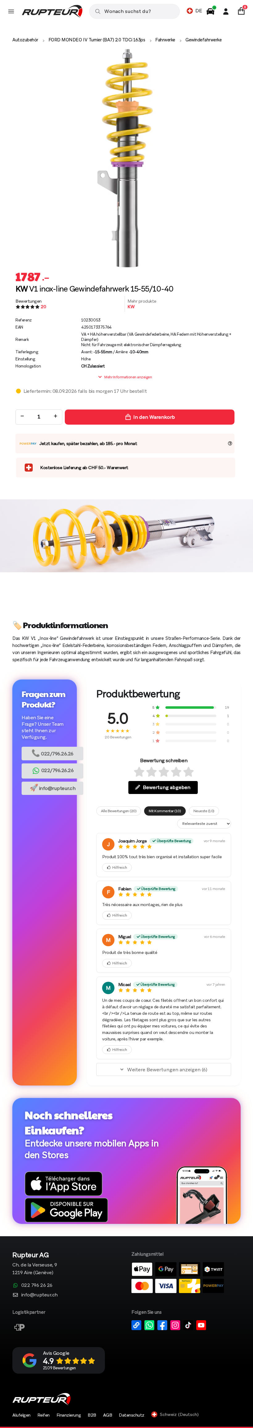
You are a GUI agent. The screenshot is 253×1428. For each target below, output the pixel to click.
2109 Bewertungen (59, 1368)
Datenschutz (131, 1415)
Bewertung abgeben (166, 787)
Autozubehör (25, 40)
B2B (92, 1415)
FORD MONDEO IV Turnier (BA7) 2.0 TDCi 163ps (96, 40)
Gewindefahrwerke (203, 40)
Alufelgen (21, 1415)
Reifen (43, 1415)
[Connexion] (226, 11)
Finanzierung (68, 1415)
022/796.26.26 (52, 753)
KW (131, 306)
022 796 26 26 (36, 1285)
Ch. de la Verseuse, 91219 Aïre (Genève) (34, 1263)
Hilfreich (119, 867)
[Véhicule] (210, 11)
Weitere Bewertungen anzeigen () (167, 1069)
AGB (107, 1415)
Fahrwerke (165, 40)
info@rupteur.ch (53, 787)
